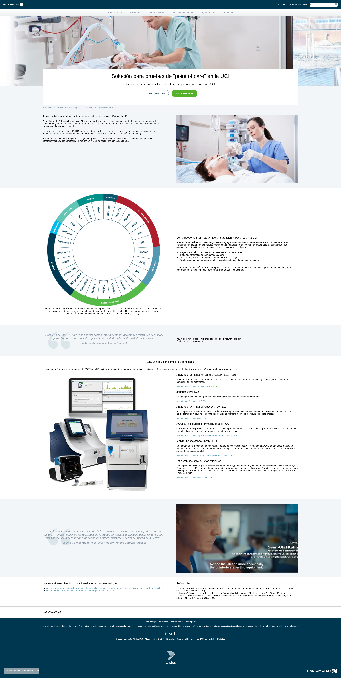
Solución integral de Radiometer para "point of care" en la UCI (91, 108)
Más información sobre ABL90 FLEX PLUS (195, 386)
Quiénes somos (209, 12)
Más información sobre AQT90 (189, 418)
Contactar (229, 12)
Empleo (282, 5)
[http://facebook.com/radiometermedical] (165, 635)
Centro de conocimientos (183, 12)
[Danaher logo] (171, 662)
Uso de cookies (161, 622)
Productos (135, 12)
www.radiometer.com (293, 626)
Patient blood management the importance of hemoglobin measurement (80, 591)
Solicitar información (184, 93)
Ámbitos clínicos (115, 12)
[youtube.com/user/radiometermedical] (170, 635)
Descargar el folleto (156, 93)
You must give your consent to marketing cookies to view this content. (208, 340)
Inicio (45, 108)
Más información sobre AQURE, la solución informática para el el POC (207, 435)
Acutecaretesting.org (299, 5)
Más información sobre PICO (191, 401)
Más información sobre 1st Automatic (192, 477)
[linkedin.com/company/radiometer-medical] (175, 635)
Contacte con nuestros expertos (183, 622)
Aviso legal (149, 622)
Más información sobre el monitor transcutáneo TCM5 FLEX (202, 455)
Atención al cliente (155, 12)
